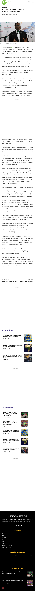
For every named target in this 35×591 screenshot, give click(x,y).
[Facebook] (13, 526)
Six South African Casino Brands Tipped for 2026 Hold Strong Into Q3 (11, 414)
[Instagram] (16, 526)
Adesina (13, 47)
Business (4, 7)
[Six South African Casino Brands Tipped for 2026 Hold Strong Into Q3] (24, 415)
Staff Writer (5, 14)
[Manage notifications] (3, 588)
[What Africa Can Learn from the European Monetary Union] (28, 338)
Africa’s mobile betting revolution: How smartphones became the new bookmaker (12, 356)
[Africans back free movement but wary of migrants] (24, 450)
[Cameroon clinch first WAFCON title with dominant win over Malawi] (24, 423)
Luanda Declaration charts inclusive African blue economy (12, 346)
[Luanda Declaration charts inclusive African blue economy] (28, 348)
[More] (22, 18)
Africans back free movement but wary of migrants (11, 448)
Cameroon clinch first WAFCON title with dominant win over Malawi (11, 423)
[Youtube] (22, 526)
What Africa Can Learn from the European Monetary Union (12, 336)
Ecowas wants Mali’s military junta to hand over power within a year (26, 282)
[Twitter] (19, 526)
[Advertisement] (17, 118)
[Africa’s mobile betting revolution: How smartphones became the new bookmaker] (28, 358)
